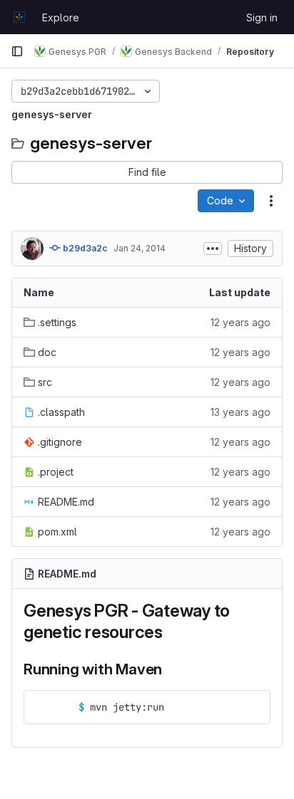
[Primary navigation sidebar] (17, 51)
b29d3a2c (84, 248)
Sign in (262, 17)
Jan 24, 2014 (139, 248)
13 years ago (240, 412)
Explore (60, 17)
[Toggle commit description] (212, 248)
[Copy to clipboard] (253, 707)
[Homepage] (19, 17)
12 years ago (240, 322)
